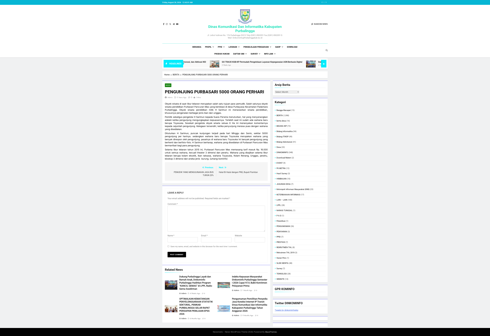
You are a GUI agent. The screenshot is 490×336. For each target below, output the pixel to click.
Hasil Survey (282, 173)
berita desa (281, 121)
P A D (279, 216)
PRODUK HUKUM (221, 54)
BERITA (168, 85)
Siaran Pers (281, 258)
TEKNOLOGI (282, 274)
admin (170, 97)
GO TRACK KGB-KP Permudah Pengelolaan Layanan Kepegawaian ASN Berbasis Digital (242, 62)
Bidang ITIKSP (282, 136)
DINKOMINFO (282, 152)
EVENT (280, 163)
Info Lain (268, 54)
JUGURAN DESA (284, 184)
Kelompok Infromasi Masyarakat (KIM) (293, 189)
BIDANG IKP (282, 126)
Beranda (196, 47)
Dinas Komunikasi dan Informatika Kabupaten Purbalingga (245, 29)
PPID (220, 47)
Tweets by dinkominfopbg (286, 310)
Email (204, 235)
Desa (279, 147)
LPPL (279, 205)
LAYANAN (233, 47)
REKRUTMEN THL (284, 247)
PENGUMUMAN (283, 226)
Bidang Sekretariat (284, 142)
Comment (173, 204)
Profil (208, 47)
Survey (254, 54)
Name (171, 235)
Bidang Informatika (285, 131)
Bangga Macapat (284, 110)
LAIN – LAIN (282, 200)
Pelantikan (281, 221)
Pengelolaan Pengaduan (256, 47)
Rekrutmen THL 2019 (285, 252)
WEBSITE (280, 279)
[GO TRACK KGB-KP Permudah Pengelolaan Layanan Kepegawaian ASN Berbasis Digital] (194, 65)
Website (238, 235)
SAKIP (278, 47)
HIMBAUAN (281, 179)
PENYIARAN (282, 231)
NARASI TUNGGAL (284, 210)
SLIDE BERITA (282, 263)
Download (292, 47)
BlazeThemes (271, 332)
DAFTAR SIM (238, 54)
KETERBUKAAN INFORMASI (288, 195)
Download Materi (284, 158)
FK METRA (281, 168)
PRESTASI (281, 242)
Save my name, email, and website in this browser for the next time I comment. (203, 246)
